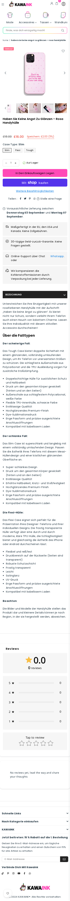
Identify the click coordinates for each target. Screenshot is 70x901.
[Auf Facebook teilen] (20, 199)
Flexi (17, 150)
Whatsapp (57, 256)
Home (5, 40)
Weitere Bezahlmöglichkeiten (35, 191)
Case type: (13, 144)
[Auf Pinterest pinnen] (29, 199)
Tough (29, 150)
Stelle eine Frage (51, 199)
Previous (5, 73)
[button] (63, 4)
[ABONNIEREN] (64, 859)
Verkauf (9, 48)
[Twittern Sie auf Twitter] (25, 199)
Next (64, 73)
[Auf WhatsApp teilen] (34, 199)
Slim (7, 150)
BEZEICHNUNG (13, 294)
